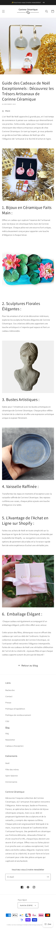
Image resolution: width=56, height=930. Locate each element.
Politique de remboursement (18, 715)
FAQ (7, 733)
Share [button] (7, 111)
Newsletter (10, 740)
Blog (7, 727)
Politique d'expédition (15, 709)
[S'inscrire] (48, 877)
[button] (3, 11)
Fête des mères (12, 769)
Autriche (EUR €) (26, 905)
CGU (7, 721)
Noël (7, 763)
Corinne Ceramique (17, 924)
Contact (8, 696)
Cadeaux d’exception (14, 746)
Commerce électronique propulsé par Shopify (36, 924)
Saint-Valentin (11, 775)
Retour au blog (29, 665)
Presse (8, 702)
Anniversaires (11, 782)
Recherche (10, 690)
